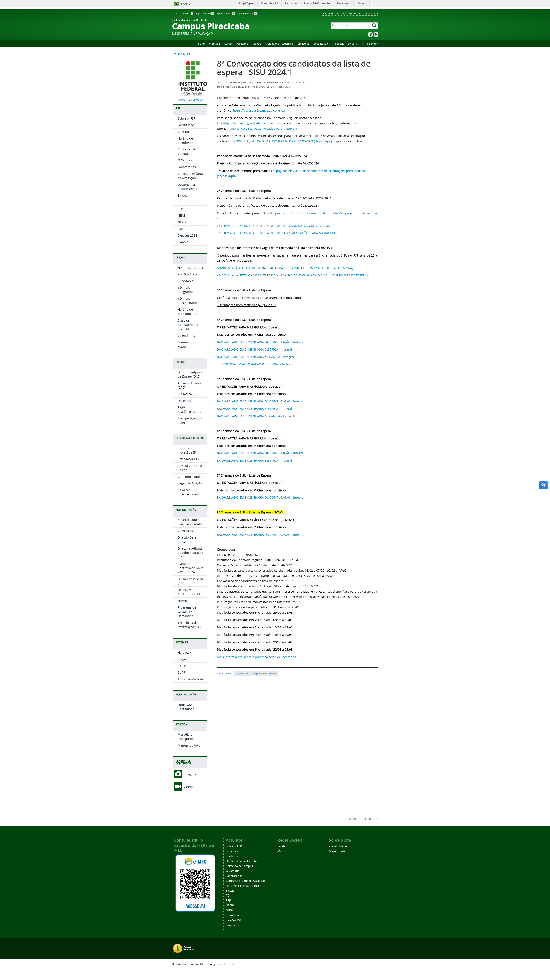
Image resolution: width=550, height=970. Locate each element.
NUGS (182, 222)
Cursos (228, 44)
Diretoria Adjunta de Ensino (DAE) (190, 374)
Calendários (186, 336)
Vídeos (188, 787)
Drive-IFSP (354, 44)
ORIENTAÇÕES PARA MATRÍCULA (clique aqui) (249, 327)
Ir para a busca (225, 13)
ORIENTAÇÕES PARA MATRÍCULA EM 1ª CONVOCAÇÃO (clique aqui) (284, 141)
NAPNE (183, 601)
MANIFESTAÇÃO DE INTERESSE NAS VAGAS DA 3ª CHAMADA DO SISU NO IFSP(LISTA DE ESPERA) (285, 268)
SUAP (201, 44)
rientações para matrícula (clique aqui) (248, 305)
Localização (321, 44)
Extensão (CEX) (188, 459)
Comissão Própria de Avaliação (190, 176)
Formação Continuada (186, 707)
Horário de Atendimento (187, 311)
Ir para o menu (204, 13)
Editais (182, 195)
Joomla (231, 964)
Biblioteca (303, 44)
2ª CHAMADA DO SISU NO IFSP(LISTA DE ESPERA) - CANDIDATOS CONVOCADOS (273, 226)
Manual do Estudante (185, 344)
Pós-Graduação (188, 274)
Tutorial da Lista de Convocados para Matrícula (263, 128)
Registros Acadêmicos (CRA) (190, 409)
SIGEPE (183, 666)
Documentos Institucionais (187, 186)
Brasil (185, 3)
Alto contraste (351, 13)
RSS (279, 851)
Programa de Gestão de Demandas (187, 611)
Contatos (242, 44)
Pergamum (371, 44)
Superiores (185, 281)
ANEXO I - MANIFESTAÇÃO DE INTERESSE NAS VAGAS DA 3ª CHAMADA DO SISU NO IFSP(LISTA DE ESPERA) (292, 275)
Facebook (283, 846)
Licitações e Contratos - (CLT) (189, 592)
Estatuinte (185, 229)
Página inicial (182, 53)
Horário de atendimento (187, 140)
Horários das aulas (191, 268)
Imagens (189, 774)
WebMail (214, 44)
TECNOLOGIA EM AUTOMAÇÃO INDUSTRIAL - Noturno (255, 364)
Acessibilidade (330, 13)
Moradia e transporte (185, 736)
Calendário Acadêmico (279, 44)
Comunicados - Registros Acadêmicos (256, 673)
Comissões (185, 531)
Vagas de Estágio (190, 483)
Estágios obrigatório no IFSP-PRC (188, 324)
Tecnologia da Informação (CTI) (189, 625)
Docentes (184, 401)
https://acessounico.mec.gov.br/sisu (259, 110)
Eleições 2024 (187, 235)
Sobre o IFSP (186, 118)
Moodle (256, 44)
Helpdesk (338, 44)
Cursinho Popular (190, 477)
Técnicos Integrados (185, 289)
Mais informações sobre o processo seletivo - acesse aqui (258, 657)
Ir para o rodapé (246, 13)
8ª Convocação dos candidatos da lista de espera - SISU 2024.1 (293, 67)
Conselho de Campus (187, 151)
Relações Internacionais (188, 492)
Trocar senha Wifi (190, 679)
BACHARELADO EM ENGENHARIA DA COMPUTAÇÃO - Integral (260, 342)
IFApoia (183, 242)
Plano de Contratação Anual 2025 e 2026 (191, 568)
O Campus (185, 160)
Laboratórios (187, 167)
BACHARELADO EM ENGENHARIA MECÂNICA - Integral (255, 357)
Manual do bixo (189, 745)
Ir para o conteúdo (182, 13)
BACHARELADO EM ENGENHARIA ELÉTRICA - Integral (254, 349)
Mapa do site (371, 13)
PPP (180, 209)
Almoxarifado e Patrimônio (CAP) (190, 522)
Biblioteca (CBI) (188, 394)
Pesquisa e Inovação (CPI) (187, 450)
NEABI (182, 215)
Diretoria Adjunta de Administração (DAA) (190, 552)
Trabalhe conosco (190, 99)
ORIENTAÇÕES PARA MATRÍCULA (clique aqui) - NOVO (255, 520)
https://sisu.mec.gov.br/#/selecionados (251, 123)
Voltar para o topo (364, 819)
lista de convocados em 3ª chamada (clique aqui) (266, 298)
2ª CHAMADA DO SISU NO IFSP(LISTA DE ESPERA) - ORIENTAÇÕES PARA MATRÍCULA (276, 233)
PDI (180, 202)
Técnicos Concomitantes (188, 300)
